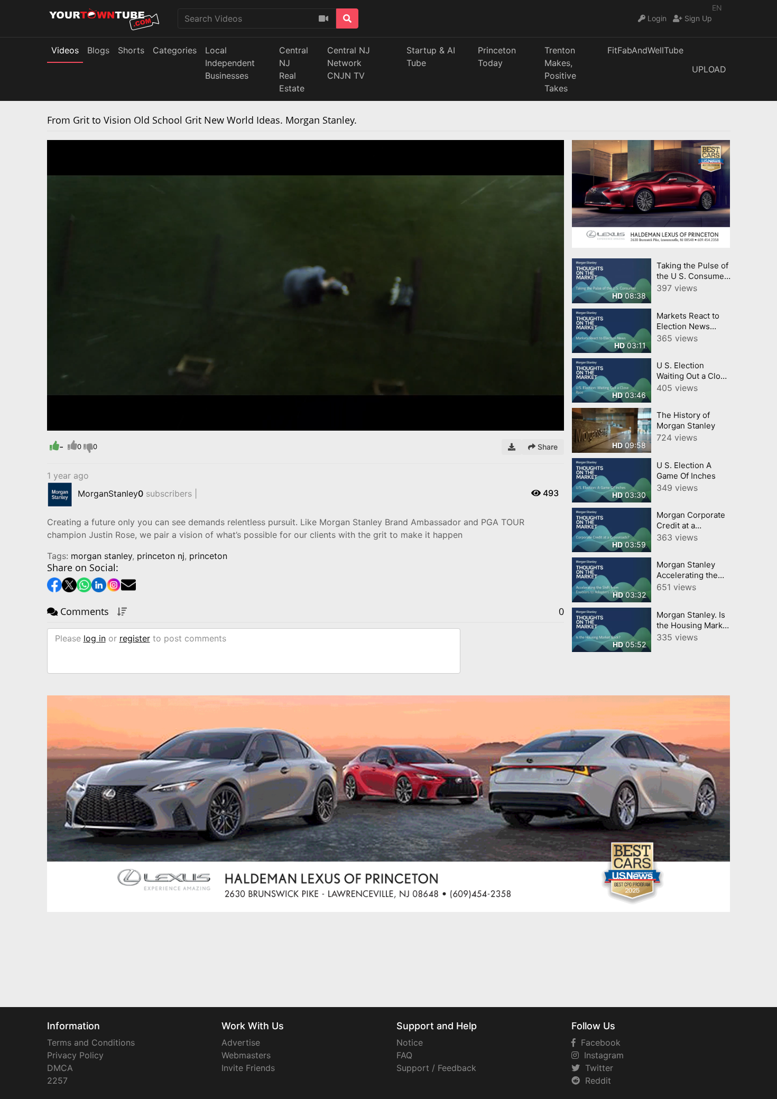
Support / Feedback (436, 1068)
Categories (175, 50)
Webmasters (246, 1055)
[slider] (76, 422)
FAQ (404, 1055)
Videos (65, 50)
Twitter (596, 1068)
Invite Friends (248, 1068)
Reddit (595, 1080)
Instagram (601, 1055)
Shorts (131, 50)
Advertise (240, 1042)
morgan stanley (101, 556)
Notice (409, 1042)
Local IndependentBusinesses (230, 63)
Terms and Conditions (91, 1042)
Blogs (98, 50)
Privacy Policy (75, 1055)
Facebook (598, 1042)
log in (95, 638)
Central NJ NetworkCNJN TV (348, 63)
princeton (208, 556)
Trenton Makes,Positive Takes (560, 69)
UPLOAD (709, 69)
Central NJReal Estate (293, 69)
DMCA (60, 1068)
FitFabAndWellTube (645, 50)
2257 (57, 1080)
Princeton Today (497, 56)
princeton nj (160, 556)
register (134, 638)
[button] (76, 423)
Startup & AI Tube (430, 56)
